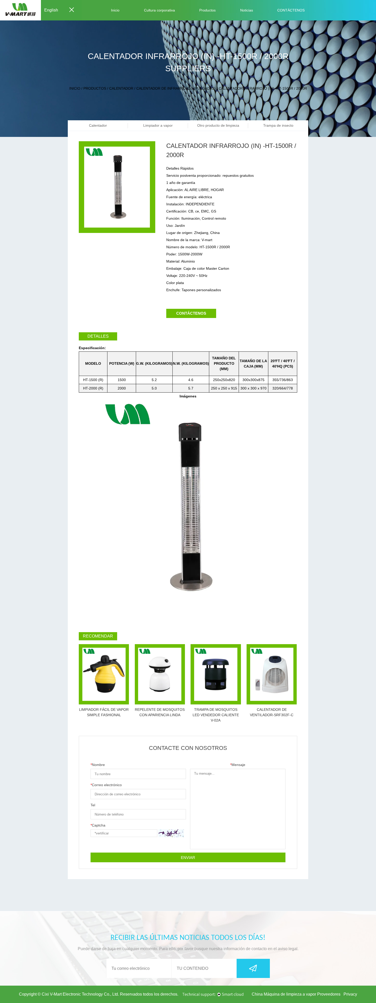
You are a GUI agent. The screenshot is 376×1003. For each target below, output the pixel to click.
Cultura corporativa (159, 10)
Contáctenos (191, 313)
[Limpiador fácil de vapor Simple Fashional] (104, 674)
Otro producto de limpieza (218, 125)
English (51, 10)
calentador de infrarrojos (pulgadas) (176, 88)
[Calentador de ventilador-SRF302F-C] (272, 674)
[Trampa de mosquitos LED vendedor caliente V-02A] (216, 674)
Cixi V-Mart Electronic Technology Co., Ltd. (80, 994)
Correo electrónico (106, 785)
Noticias (246, 10)
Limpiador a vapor (158, 125)
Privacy (350, 994)
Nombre (98, 765)
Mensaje (237, 765)
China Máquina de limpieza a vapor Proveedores (296, 994)
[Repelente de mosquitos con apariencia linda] (160, 674)
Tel (93, 805)
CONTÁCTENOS (291, 10)
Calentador (121, 88)
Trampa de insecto (278, 125)
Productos (207, 10)
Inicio (115, 10)
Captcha (98, 825)
